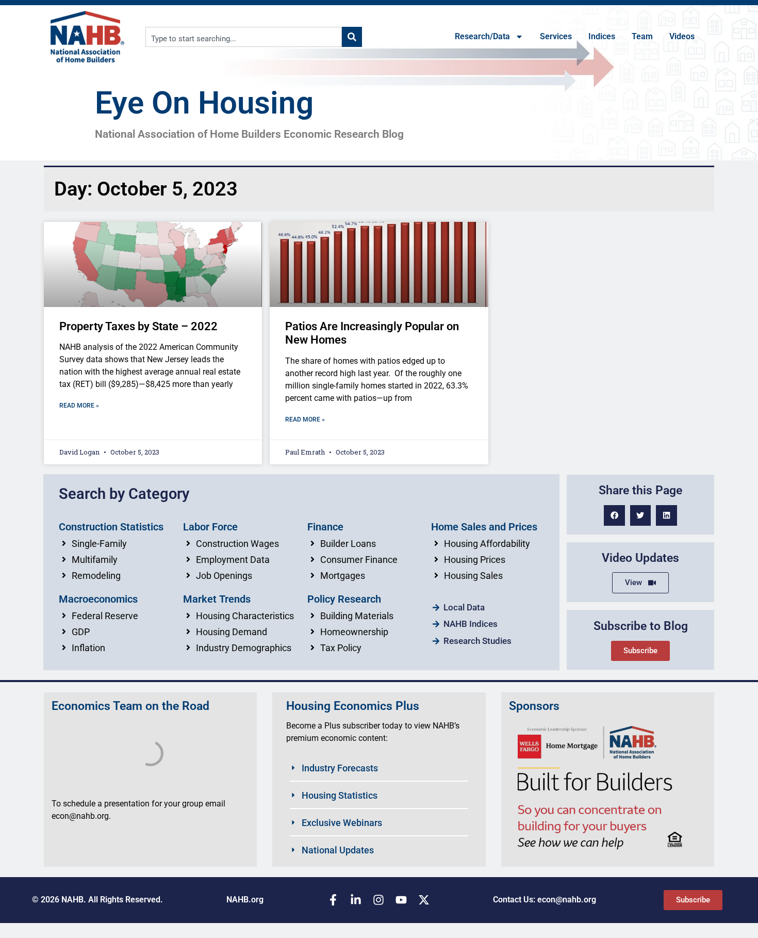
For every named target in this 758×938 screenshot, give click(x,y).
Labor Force (210, 527)
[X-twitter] (424, 899)
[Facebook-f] (333, 899)
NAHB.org (244, 899)
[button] (614, 515)
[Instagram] (378, 899)
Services (556, 36)
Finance (325, 527)
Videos (682, 36)
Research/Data (482, 36)
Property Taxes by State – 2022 (138, 326)
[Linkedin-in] (355, 899)
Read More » (79, 405)
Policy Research (344, 599)
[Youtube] (401, 899)
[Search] (352, 37)
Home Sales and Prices (484, 527)
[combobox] (243, 37)
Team (642, 36)
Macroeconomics (98, 599)
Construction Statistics (111, 527)
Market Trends (217, 599)
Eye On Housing (204, 103)
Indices (601, 36)
